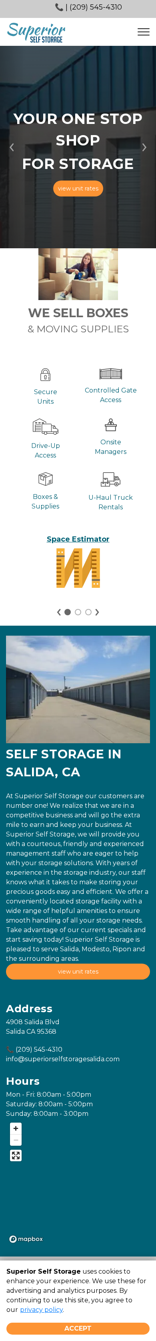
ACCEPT (78, 1328)
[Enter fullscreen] (16, 1155)
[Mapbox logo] (26, 1239)
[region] (78, 1182)
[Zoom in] (16, 1128)
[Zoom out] (16, 1140)
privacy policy (41, 1310)
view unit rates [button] (78, 188)
